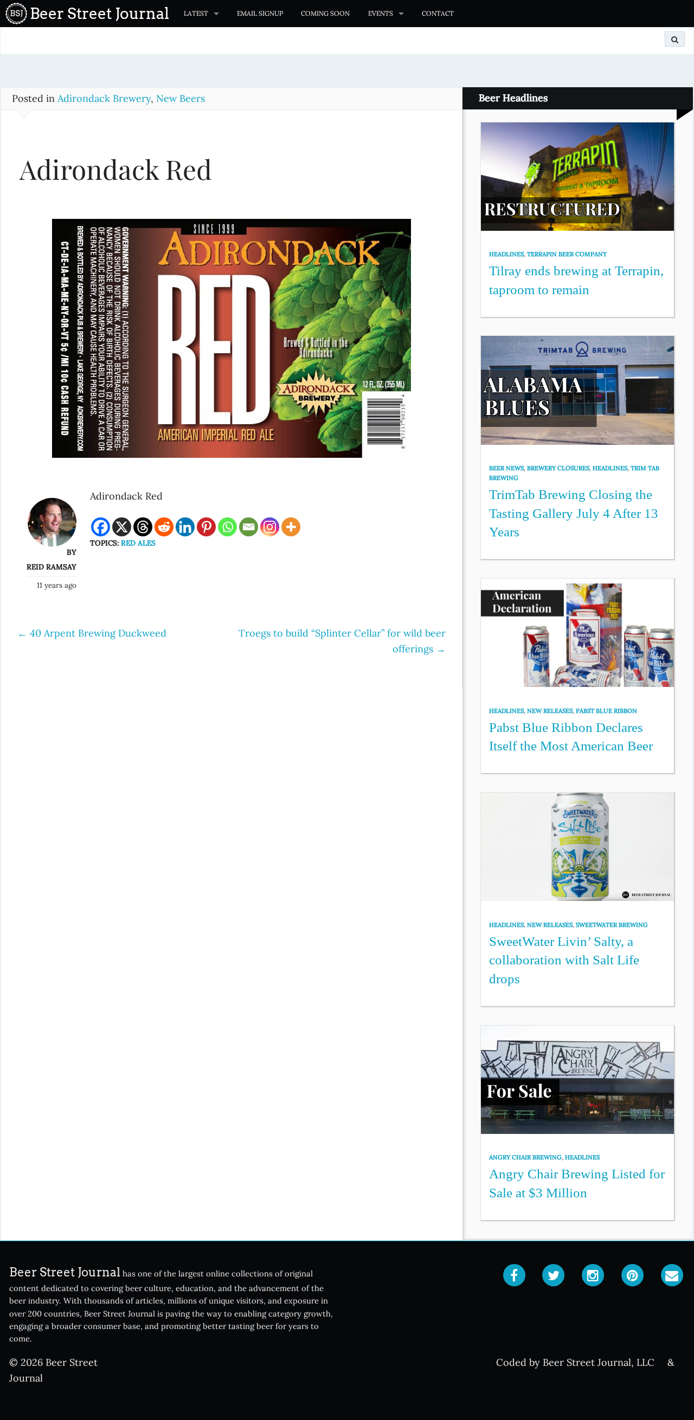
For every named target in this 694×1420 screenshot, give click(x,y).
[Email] (248, 526)
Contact (438, 13)
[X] (121, 526)
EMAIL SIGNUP (260, 13)
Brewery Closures (558, 468)
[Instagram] (269, 526)
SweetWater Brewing (612, 925)
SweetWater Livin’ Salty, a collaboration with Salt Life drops (564, 960)
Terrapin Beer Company (567, 254)
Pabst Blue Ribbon (606, 711)
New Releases (550, 711)
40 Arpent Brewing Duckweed (91, 633)
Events (380, 13)
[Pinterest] (206, 526)
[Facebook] (100, 526)
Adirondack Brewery (104, 98)
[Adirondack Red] (231, 344)
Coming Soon (325, 13)
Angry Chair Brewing (525, 1157)
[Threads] (142, 526)
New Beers (180, 98)
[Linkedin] (185, 526)
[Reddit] (164, 526)
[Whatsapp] (227, 526)
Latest (196, 13)
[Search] (675, 39)
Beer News (506, 468)
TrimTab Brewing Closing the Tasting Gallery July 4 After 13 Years (573, 513)
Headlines (506, 254)
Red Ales (138, 543)
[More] (290, 526)
